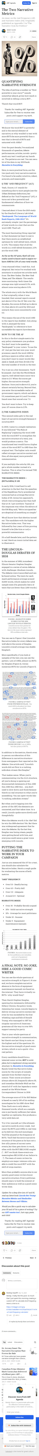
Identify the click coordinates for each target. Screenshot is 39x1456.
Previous (8, 1258)
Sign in (34, 3)
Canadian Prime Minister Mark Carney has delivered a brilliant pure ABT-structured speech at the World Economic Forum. (14, 1372)
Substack (9, 1451)
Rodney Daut (11, 1293)
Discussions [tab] (18, 1342)
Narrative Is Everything (12, 165)
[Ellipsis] (36, 1292)
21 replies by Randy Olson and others (22, 1322)
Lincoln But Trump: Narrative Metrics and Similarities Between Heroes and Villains (19, 1198)
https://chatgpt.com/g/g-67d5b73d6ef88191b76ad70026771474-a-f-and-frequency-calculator (21, 1309)
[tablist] (11, 1273)
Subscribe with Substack (21, 1425)
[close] (32, 1387)
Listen (34, 31)
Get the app (30, 1446)
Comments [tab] (7, 1273)
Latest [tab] (10, 1342)
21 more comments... (9, 1331)
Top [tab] (4, 1342)
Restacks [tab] (16, 1273)
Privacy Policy (26, 1435)
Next (32, 1258)
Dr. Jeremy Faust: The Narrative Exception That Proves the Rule (13, 1351)
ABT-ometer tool (12, 1212)
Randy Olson (11, 30)
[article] (19, 1356)
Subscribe (26, 3)
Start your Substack (13, 1446)
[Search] (35, 1342)
